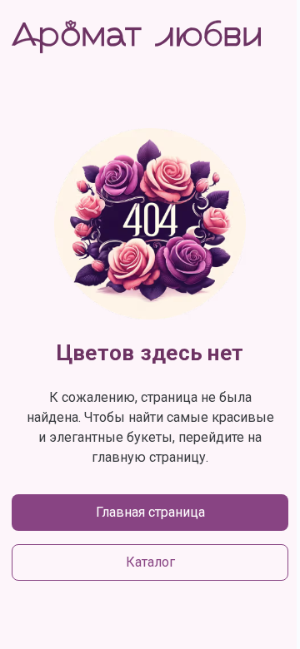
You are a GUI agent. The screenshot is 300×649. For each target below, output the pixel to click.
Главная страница (150, 512)
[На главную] (136, 36)
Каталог (150, 562)
